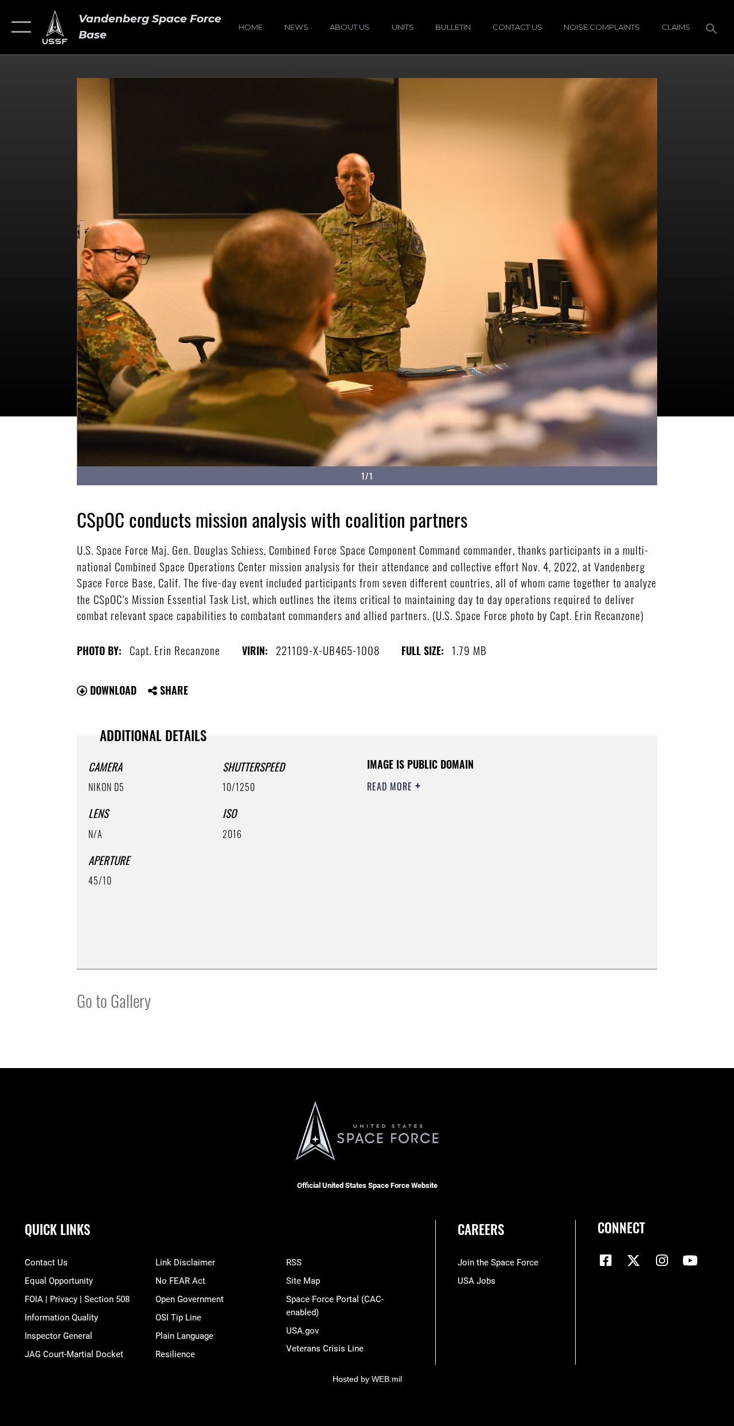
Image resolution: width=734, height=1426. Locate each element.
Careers (481, 1229)
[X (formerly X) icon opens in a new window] (633, 1260)
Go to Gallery (114, 1000)
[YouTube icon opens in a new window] (689, 1260)
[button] (18, 27)
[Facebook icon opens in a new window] (606, 1260)
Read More (391, 786)
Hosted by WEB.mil (367, 1379)
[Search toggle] (713, 27)
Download (111, 690)
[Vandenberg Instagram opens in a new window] (661, 1260)
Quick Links (57, 1229)
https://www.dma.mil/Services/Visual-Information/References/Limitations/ (469, 883)
